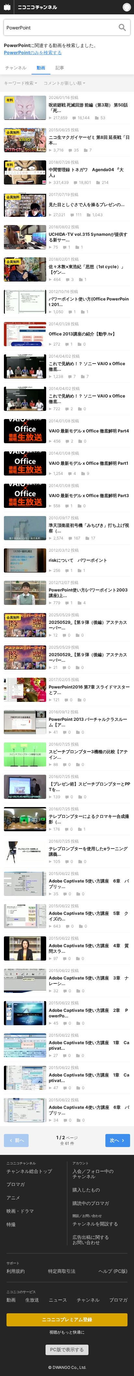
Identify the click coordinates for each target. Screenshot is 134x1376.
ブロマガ (16, 1184)
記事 (60, 67)
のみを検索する (33, 52)
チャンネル (15, 67)
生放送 (32, 1300)
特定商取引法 (61, 1271)
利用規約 (16, 1271)
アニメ (13, 1197)
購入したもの (86, 1189)
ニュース (58, 1300)
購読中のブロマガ (91, 1203)
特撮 (11, 1224)
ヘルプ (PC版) (113, 1271)
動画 (41, 67)
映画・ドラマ (20, 1211)
